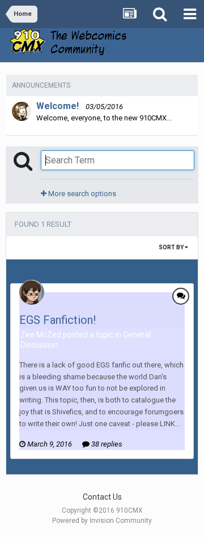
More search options (81, 193)
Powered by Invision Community (102, 521)
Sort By (172, 247)
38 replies (106, 444)
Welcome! (57, 106)
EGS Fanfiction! (57, 320)
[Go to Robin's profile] (21, 111)
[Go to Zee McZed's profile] (31, 292)
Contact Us (102, 496)
